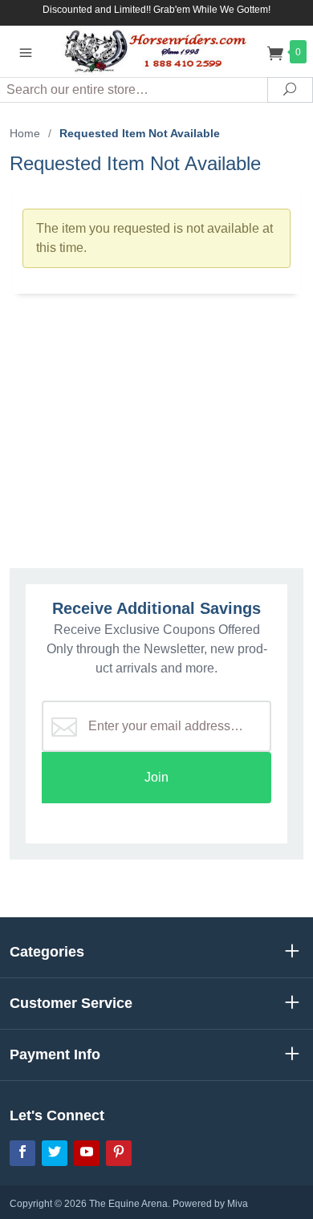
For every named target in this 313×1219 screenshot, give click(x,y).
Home (25, 133)
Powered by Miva (210, 1203)
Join (156, 777)
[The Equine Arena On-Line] (156, 51)
